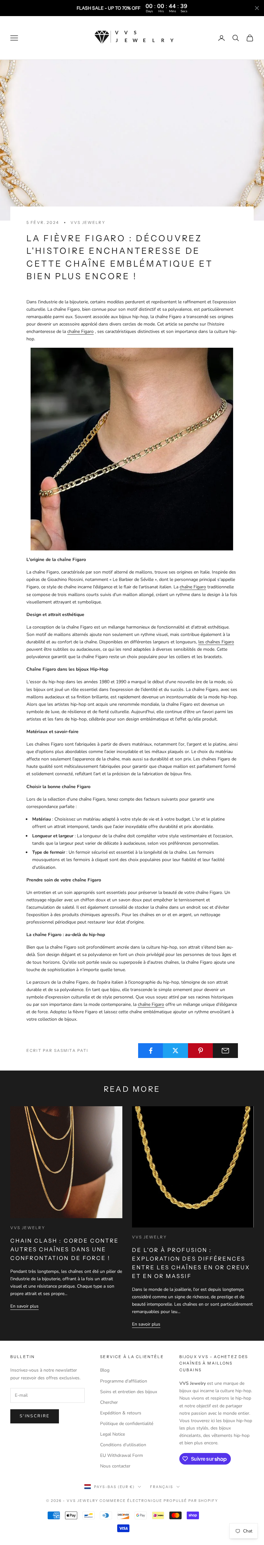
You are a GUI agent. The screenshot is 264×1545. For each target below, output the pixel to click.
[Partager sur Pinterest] (200, 1051)
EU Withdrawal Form (121, 1455)
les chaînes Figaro (216, 642)
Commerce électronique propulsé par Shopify (158, 1500)
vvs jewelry (88, 222)
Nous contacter (115, 1466)
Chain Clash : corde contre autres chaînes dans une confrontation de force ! (64, 1249)
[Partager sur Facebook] (150, 1051)
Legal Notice (112, 1434)
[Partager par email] (225, 1051)
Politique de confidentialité (126, 1424)
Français (161, 1487)
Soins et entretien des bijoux (128, 1392)
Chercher (109, 1402)
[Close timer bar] (257, 8)
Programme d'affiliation (123, 1381)
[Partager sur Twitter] (175, 1051)
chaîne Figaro (80, 331)
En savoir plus (24, 1306)
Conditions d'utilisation (123, 1445)
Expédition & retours (120, 1413)
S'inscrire (35, 1416)
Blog (104, 1370)
